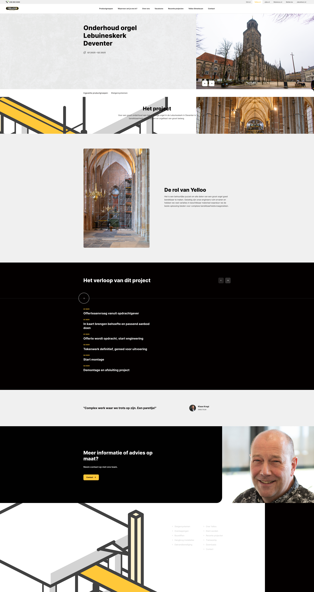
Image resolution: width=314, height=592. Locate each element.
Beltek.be (289, 2)
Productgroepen (106, 9)
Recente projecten (175, 9)
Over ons (146, 9)
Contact (211, 9)
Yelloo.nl (257, 2)
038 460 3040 (14, 2)
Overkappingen (182, 531)
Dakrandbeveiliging (183, 544)
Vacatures (159, 9)
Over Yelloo (211, 526)
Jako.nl (267, 2)
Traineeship (211, 540)
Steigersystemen (182, 526)
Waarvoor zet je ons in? (127, 9)
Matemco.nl (278, 2)
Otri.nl (248, 2)
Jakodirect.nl (301, 2)
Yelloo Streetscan (195, 9)
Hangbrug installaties (184, 540)
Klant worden (212, 531)
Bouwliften (179, 535)
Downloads (211, 544)
